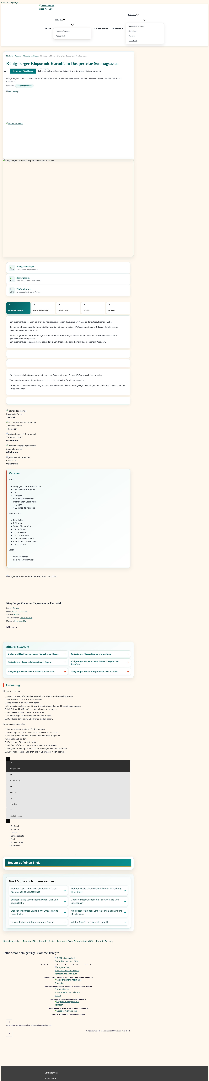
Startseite (9, 56)
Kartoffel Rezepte (104, 941)
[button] (64, 20)
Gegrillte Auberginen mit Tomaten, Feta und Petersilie (68, 1008)
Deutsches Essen (65, 941)
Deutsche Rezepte (19, 611)
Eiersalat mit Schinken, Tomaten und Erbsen (68, 1014)
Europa (16, 608)
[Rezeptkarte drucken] (68, 138)
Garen (22, 618)
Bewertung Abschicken (23, 71)
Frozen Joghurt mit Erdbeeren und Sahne (32, 922)
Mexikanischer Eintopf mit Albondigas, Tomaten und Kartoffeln (68, 986)
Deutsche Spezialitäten (84, 941)
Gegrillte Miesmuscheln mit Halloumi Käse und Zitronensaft (95, 901)
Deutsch (52, 941)
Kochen (29, 618)
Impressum (50, 1078)
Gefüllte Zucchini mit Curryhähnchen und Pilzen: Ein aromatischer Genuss (68, 965)
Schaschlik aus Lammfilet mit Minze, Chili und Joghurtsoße (34, 901)
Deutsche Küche (30, 941)
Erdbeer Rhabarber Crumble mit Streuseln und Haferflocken (34, 912)
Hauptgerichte (20, 621)
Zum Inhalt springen (10, 2)
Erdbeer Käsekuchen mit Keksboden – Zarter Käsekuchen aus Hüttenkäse (34, 890)
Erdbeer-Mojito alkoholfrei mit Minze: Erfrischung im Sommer (96, 890)
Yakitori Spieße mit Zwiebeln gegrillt (89, 922)
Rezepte (18, 56)
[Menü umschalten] (72, 25)
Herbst (17, 614)
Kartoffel (43, 941)
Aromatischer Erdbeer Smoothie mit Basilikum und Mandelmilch (96, 912)
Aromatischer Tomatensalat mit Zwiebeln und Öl (68, 999)
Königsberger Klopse (31, 56)
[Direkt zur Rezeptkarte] (68, 106)
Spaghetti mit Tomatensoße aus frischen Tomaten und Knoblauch (68, 977)
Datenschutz (51, 1072)
